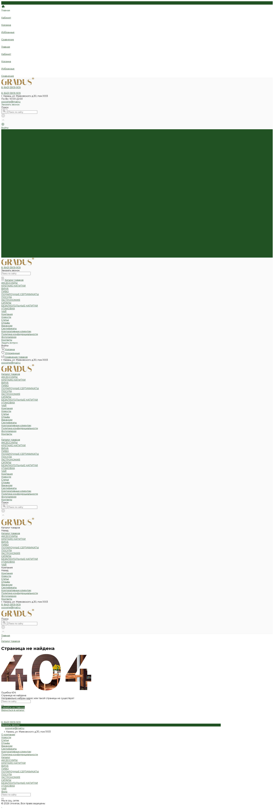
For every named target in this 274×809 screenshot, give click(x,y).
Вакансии (6, 176)
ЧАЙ (4, 162)
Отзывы (5, 173)
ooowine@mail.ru (10, 101)
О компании (8, 734)
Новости (6, 167)
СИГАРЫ (6, 153)
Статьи (5, 170)
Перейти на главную (13, 707)
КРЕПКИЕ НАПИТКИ (13, 136)
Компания (7, 230)
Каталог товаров (10, 196)
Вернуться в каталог (12, 710)
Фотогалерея (8, 253)
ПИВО (5, 142)
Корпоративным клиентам (16, 182)
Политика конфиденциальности (19, 184)
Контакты (6, 256)
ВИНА (4, 139)
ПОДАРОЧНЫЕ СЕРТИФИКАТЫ (20, 145)
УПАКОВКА (8, 159)
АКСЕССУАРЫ (9, 133)
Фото (4, 791)
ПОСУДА (6, 147)
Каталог (5, 757)
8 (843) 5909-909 (11, 604)
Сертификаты (9, 179)
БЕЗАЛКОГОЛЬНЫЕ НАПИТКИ (19, 156)
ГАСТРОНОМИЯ (10, 150)
